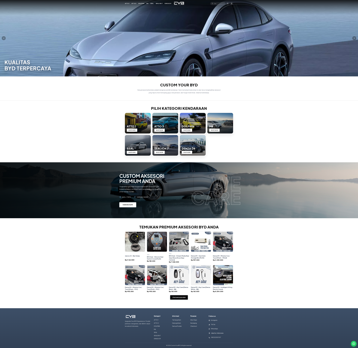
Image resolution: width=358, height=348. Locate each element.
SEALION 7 (159, 3)
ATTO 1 (127, 3)
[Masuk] (227, 3)
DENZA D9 (168, 3)
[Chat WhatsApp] (354, 344)
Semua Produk (177, 326)
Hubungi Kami (128, 205)
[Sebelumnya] (4, 38)
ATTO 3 (134, 3)
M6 (147, 3)
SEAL (152, 3)
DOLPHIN (141, 3)
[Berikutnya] (354, 38)
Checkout (193, 326)
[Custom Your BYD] (179, 3)
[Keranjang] (231, 3)
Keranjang (193, 323)
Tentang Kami (176, 320)
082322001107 (216, 337)
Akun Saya (193, 320)
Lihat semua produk (179, 297)
